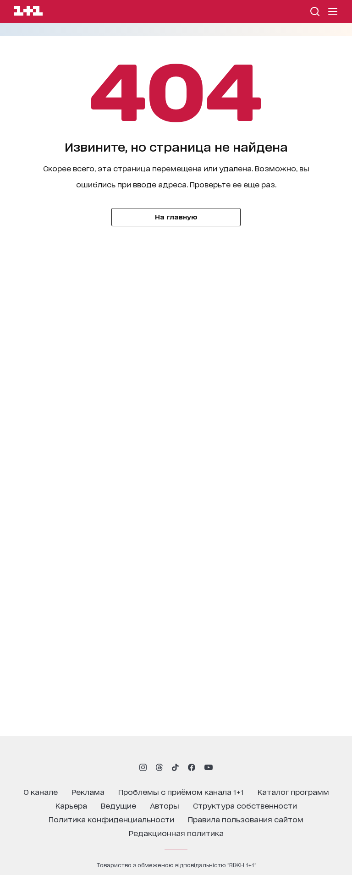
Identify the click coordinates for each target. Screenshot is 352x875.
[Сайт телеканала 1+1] (28, 12)
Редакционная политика (176, 832)
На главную (176, 216)
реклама (88, 791)
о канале (40, 791)
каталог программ (293, 791)
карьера (71, 805)
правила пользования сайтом (245, 819)
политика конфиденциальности (111, 819)
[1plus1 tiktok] (175, 767)
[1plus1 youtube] (208, 767)
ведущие (118, 805)
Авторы (164, 805)
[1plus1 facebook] (191, 767)
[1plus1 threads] (159, 767)
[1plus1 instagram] (143, 767)
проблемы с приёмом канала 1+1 (181, 791)
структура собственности (245, 805)
